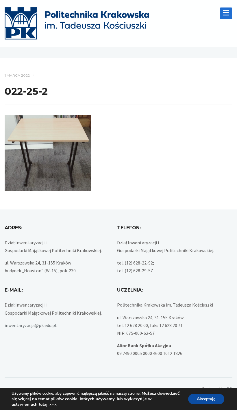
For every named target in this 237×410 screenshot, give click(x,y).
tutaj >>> (47, 404)
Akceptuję (206, 399)
